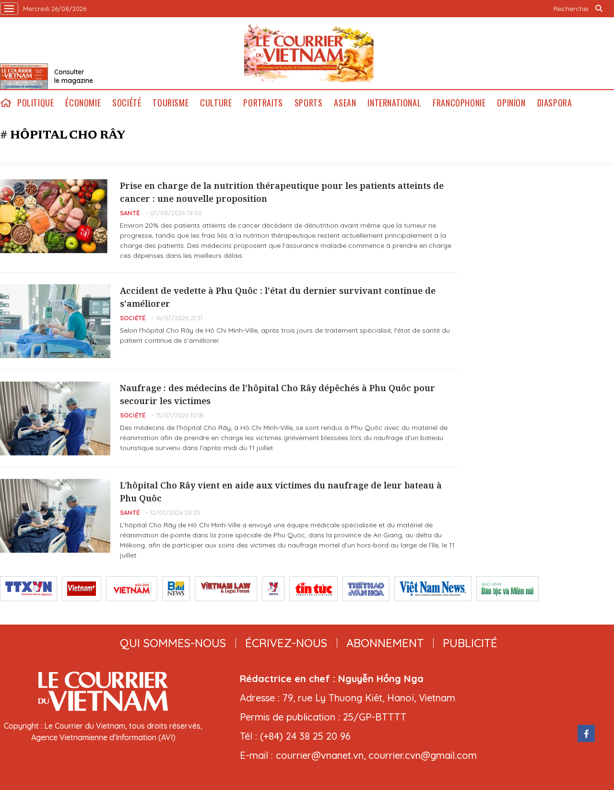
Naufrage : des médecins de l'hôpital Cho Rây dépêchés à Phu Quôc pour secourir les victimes (277, 394)
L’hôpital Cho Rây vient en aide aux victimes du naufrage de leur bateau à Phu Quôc (281, 491)
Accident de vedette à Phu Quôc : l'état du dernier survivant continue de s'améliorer (278, 297)
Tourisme (171, 103)
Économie (83, 103)
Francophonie (459, 103)
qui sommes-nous (173, 643)
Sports (309, 103)
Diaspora (554, 103)
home (6, 103)
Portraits (263, 103)
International (394, 103)
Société (126, 103)
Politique (35, 103)
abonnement (385, 643)
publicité (470, 643)
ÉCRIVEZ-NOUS (286, 643)
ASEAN (345, 103)
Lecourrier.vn (309, 53)
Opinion (511, 103)
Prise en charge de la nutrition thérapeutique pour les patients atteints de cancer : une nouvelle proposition (282, 192)
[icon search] (598, 8)
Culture (216, 103)
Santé (130, 213)
